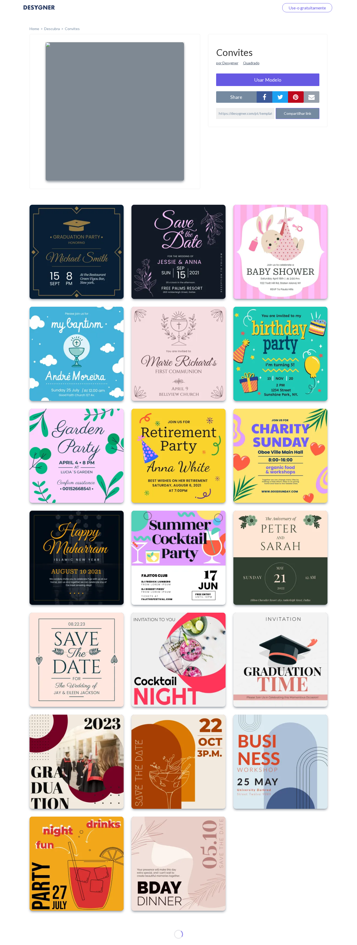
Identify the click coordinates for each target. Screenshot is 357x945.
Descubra (52, 28)
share (236, 97)
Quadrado (251, 63)
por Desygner (227, 63)
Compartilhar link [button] (297, 113)
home (34, 28)
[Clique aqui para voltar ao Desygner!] (39, 11)
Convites (72, 28)
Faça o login (262, 7)
